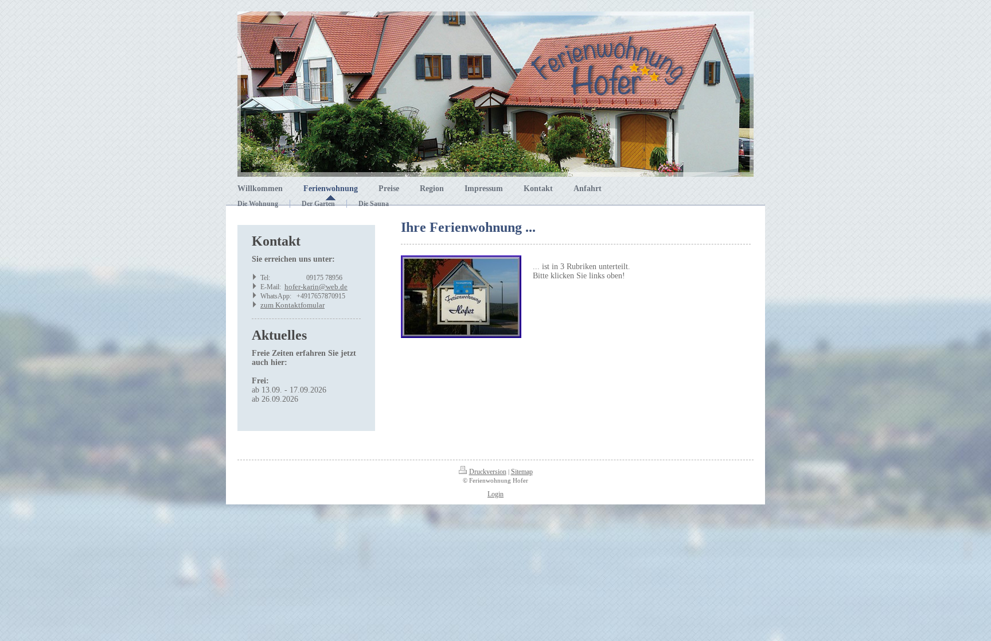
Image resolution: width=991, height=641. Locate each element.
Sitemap (522, 472)
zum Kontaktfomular (292, 305)
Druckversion (487, 472)
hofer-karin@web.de (316, 286)
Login (495, 494)
